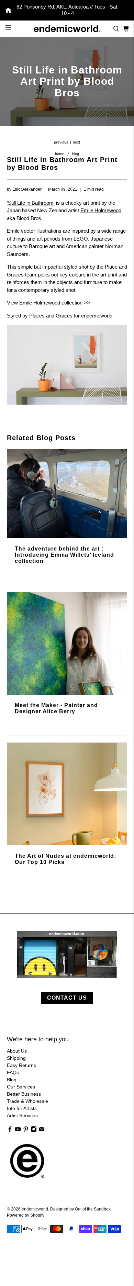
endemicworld (35, 1209)
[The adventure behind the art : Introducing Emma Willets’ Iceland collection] (67, 493)
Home (59, 154)
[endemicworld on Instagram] (34, 1130)
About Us (17, 1051)
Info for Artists (22, 1108)
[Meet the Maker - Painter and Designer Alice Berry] (67, 643)
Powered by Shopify (25, 1215)
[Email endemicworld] (41, 1130)
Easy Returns (21, 1065)
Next (76, 142)
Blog (75, 154)
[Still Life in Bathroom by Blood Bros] (67, 403)
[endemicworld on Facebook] (10, 1130)
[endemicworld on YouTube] (18, 1130)
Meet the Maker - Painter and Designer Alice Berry (56, 708)
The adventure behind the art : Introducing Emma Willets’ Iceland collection (64, 555)
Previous (61, 142)
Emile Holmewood (100, 210)
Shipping (16, 1058)
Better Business (24, 1094)
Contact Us (67, 998)
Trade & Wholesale (27, 1101)
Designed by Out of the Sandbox (80, 1209)
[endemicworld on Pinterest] (26, 1130)
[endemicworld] (67, 29)
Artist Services (22, 1115)
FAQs (13, 1072)
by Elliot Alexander (24, 189)
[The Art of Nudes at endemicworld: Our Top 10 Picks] (67, 794)
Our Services (21, 1086)
